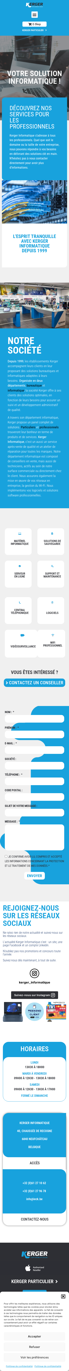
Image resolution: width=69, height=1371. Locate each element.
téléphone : (13, 774)
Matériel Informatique (20, 542)
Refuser (34, 1347)
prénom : (11, 727)
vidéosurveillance (23, 646)
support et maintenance (52, 575)
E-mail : (10, 743)
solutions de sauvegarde (52, 542)
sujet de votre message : (21, 806)
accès (35, 1163)
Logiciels (52, 613)
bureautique (34, 385)
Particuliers (28, 427)
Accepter (34, 1336)
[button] (63, 1296)
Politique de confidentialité (19, 1366)
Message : (11, 821)
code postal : (13, 790)
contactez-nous (34, 1219)
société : (10, 759)
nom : (8, 712)
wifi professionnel (52, 644)
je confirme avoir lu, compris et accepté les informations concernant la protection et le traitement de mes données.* (34, 861)
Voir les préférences (35, 1357)
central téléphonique (20, 611)
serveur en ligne (19, 575)
